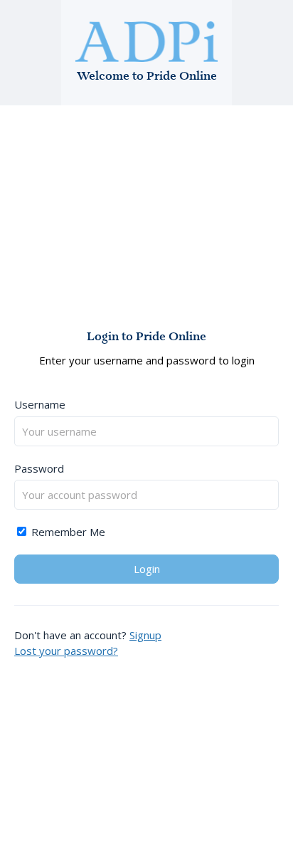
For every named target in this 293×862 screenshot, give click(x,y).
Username (39, 404)
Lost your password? (66, 650)
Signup (145, 635)
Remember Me (66, 532)
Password (39, 468)
